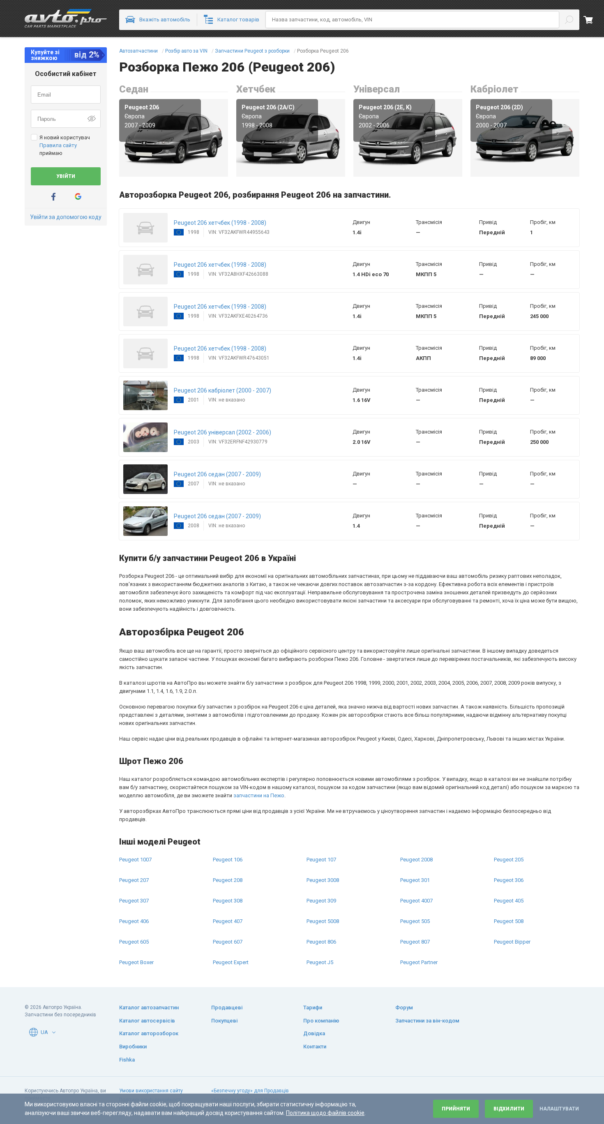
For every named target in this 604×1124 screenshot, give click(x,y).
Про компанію (321, 1021)
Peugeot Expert (231, 962)
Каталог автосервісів (147, 1021)
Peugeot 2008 (416, 859)
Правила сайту (58, 145)
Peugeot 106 (227, 859)
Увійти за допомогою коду (65, 217)
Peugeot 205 (508, 859)
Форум (404, 1007)
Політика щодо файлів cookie (325, 1113)
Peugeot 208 (227, 880)
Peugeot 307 (134, 901)
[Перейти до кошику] (593, 20)
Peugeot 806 (321, 942)
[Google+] (78, 196)
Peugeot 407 (227, 921)
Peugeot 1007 (135, 859)
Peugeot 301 (415, 880)
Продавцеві (226, 1007)
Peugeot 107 (321, 859)
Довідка (314, 1033)
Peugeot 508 (508, 921)
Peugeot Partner (419, 962)
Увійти (65, 176)
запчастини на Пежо (258, 795)
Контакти (314, 1046)
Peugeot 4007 (416, 901)
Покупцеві (224, 1021)
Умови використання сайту (151, 1091)
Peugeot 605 (134, 942)
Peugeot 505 (415, 921)
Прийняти (456, 1109)
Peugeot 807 (415, 942)
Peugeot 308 (227, 901)
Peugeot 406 (134, 921)
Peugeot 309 (321, 901)
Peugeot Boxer (136, 962)
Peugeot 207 (134, 880)
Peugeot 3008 (323, 880)
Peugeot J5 (320, 962)
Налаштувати (559, 1109)
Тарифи (312, 1007)
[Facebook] (53, 196)
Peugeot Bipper (512, 942)
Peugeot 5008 (323, 921)
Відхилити (508, 1109)
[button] (145, 227)
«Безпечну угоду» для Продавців (250, 1091)
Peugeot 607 (227, 942)
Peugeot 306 (508, 880)
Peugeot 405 (508, 901)
